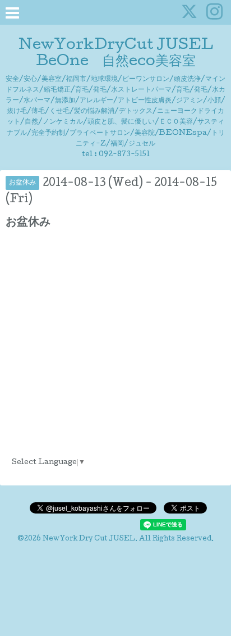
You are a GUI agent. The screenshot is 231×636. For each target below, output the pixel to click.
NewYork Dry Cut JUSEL (89, 539)
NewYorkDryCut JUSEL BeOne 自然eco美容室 (123, 54)
